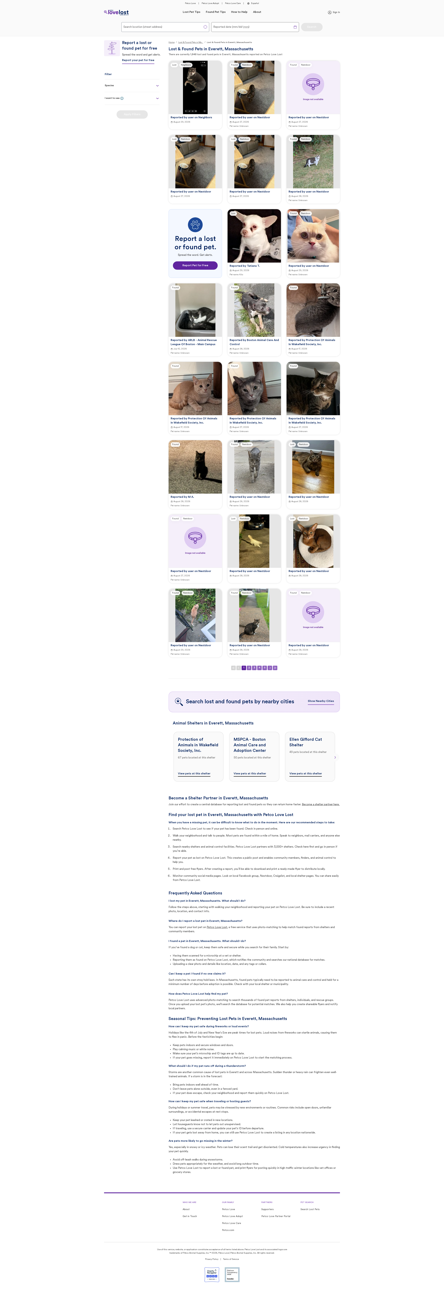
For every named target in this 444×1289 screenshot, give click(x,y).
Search (311, 27)
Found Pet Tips (216, 12)
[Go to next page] (270, 668)
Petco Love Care (233, 3)
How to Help (239, 12)
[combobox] (165, 27)
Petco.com (228, 1230)
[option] (198, 757)
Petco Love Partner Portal (275, 1216)
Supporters (267, 1209)
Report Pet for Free (195, 265)
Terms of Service (231, 1259)
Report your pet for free (138, 60)
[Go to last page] (275, 668)
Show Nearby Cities (321, 701)
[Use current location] (205, 27)
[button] (122, 98)
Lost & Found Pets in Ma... (190, 42)
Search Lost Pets (310, 1209)
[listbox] (254, 757)
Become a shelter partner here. (321, 804)
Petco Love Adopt (210, 3)
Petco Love (190, 3)
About (257, 12)
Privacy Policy (211, 1259)
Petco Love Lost (217, 927)
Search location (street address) (142, 27)
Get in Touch (190, 1216)
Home (171, 42)
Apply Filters (132, 114)
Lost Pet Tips (191, 12)
